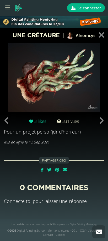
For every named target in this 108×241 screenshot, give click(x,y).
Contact (48, 235)
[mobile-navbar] (7, 8)
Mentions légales (58, 230)
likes (40, 121)
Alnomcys (85, 35)
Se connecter (89, 7)
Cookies (60, 235)
